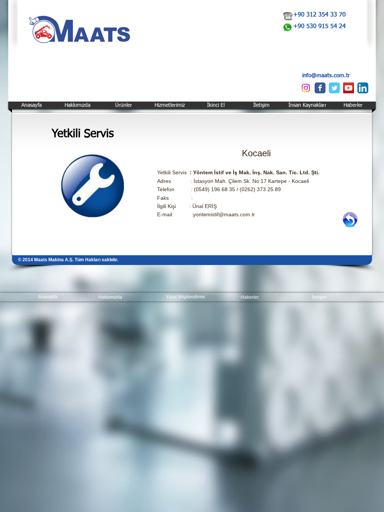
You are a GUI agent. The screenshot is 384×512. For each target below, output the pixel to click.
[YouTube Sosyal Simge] (348, 87)
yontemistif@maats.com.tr (224, 214)
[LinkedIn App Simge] (362, 87)
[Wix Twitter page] (334, 87)
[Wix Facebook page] (320, 87)
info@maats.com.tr (326, 75)
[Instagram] (305, 87)
